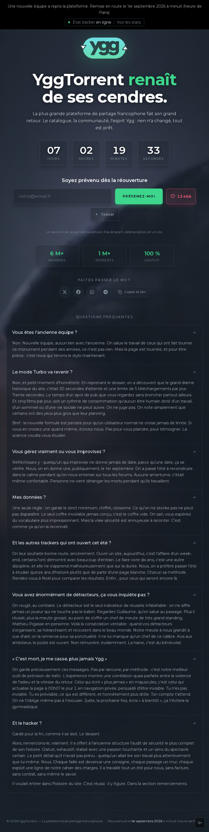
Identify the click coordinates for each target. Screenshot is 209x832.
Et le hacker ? (27, 723)
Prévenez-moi (139, 196)
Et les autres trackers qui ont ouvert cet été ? (61, 542)
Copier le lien (135, 292)
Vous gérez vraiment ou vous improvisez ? (58, 451)
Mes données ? (29, 497)
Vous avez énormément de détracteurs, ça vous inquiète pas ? (81, 594)
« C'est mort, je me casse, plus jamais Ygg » (59, 658)
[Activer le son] (200, 823)
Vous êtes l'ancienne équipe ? (44, 332)
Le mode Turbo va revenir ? (42, 372)
